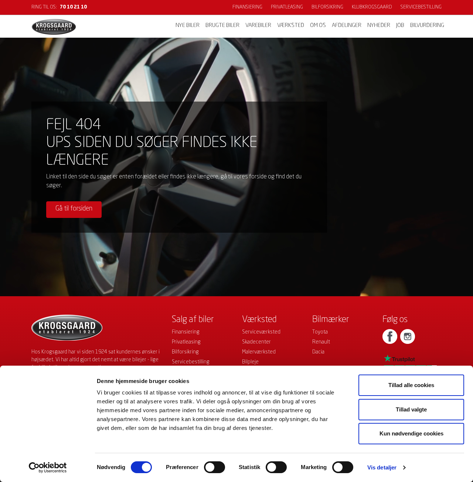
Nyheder (378, 25)
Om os (318, 25)
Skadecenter (256, 342)
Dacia (318, 352)
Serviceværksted (261, 332)
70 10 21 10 (73, 7)
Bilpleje (250, 362)
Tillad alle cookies (411, 385)
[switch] (214, 467)
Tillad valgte (411, 409)
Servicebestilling (421, 7)
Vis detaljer (382, 467)
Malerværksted (259, 352)
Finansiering (247, 7)
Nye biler (188, 25)
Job (400, 25)
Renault (321, 342)
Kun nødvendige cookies (411, 433)
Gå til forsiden (73, 208)
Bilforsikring (327, 7)
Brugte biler (222, 25)
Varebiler (258, 25)
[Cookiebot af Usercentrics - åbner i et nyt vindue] (48, 467)
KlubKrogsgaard (372, 7)
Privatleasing (287, 7)
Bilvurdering (427, 25)
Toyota (320, 332)
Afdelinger (346, 25)
